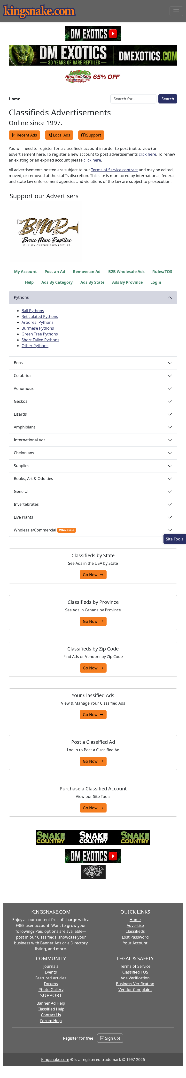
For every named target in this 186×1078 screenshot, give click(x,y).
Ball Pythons (33, 310)
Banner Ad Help (51, 1003)
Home (135, 919)
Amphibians (25, 427)
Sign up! (112, 1038)
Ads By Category (57, 282)
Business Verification (135, 983)
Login (155, 282)
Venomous (24, 388)
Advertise (135, 925)
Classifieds (135, 931)
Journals (50, 966)
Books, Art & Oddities (33, 478)
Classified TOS (135, 972)
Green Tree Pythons (40, 334)
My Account (25, 271)
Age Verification (135, 978)
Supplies (21, 465)
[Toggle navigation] (176, 11)
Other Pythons (35, 345)
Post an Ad (55, 271)
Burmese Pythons (38, 328)
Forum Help (51, 1020)
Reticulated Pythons (40, 316)
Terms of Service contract (114, 169)
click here (147, 154)
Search (168, 99)
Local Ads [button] (61, 135)
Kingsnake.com (55, 1059)
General (21, 491)
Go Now (91, 574)
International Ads (30, 440)
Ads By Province (127, 282)
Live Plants (23, 517)
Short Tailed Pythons (40, 339)
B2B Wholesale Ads (126, 271)
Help (29, 282)
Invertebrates (26, 504)
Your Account (135, 943)
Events (51, 972)
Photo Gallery (51, 989)
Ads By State (92, 282)
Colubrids (22, 375)
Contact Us (51, 1015)
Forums (51, 983)
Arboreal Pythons (38, 322)
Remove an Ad (87, 271)
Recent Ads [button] (27, 135)
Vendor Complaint (135, 989)
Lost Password (135, 937)
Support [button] (93, 135)
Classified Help (51, 1009)
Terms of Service (135, 966)
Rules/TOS (162, 271)
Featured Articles (50, 978)
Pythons (21, 297)
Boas (18, 362)
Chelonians (24, 452)
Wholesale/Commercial (44, 530)
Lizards (20, 414)
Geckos (20, 401)
